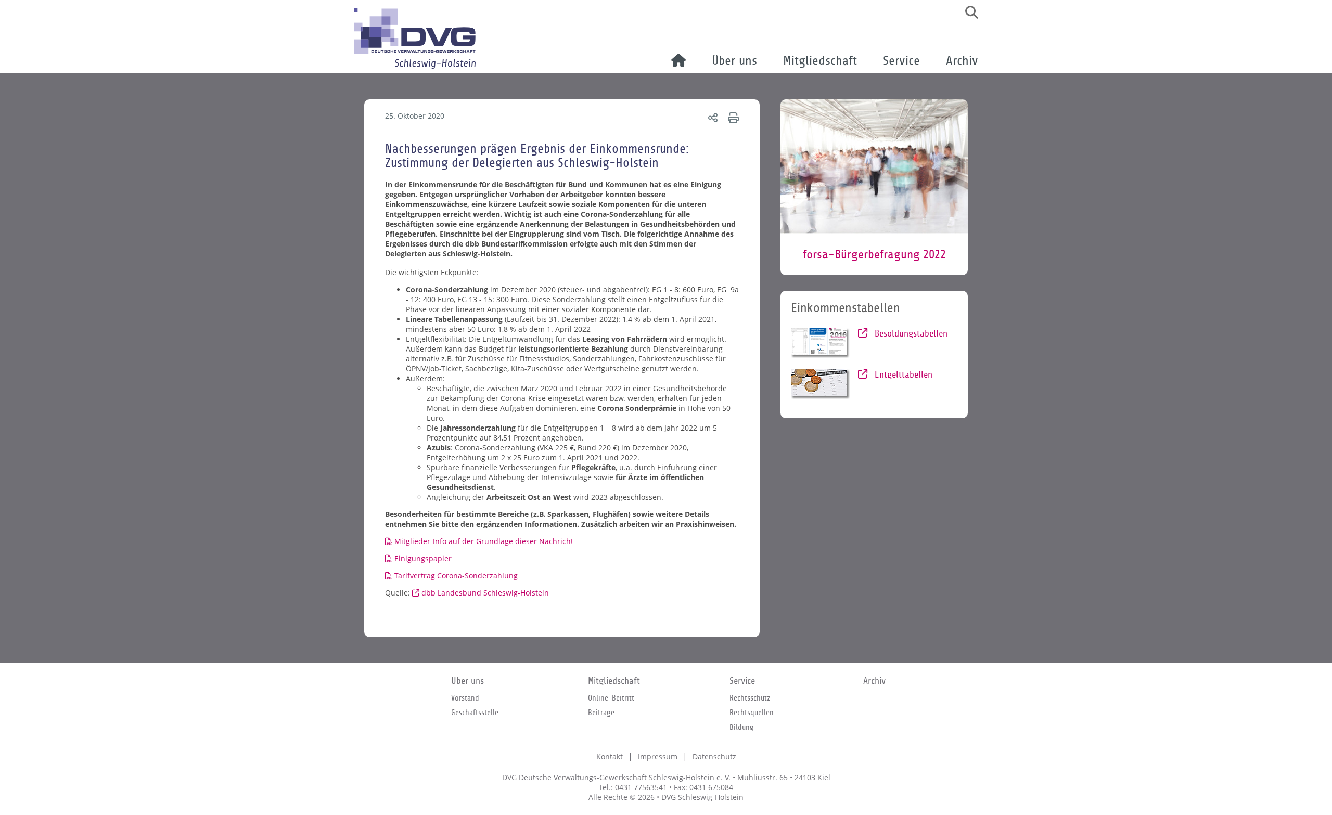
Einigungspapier (423, 558)
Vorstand (465, 698)
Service (901, 61)
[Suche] (967, 12)
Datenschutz (714, 756)
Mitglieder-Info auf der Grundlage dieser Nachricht (483, 541)
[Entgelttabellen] (821, 384)
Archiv (962, 61)
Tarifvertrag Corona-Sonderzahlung (456, 575)
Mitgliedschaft (820, 61)
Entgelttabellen (902, 375)
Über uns (734, 61)
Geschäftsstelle (474, 712)
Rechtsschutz (749, 698)
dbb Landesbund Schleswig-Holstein (485, 593)
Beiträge (601, 712)
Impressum (657, 756)
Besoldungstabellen (909, 334)
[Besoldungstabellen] (821, 343)
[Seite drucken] (732, 117)
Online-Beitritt (611, 698)
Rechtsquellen (751, 712)
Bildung (741, 727)
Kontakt (609, 756)
